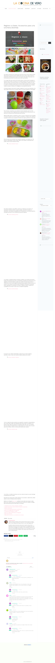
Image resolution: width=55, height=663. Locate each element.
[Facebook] (33, 520)
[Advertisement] (27, 16)
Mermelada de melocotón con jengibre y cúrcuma (46, 225)
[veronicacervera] (6, 523)
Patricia (17, 629)
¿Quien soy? (33, 8)
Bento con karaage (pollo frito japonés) (12, 510)
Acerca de (5, 518)
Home (6, 8)
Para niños (6, 538)
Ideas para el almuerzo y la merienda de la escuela (14, 514)
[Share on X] (11, 536)
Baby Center (14, 501)
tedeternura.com (18, 576)
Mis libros (39, 8)
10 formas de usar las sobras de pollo (48, 112)
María (16, 604)
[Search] (49, 43)
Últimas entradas (10, 518)
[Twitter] (34, 520)
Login (32, 557)
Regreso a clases (20, 539)
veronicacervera (12, 520)
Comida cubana (20, 8)
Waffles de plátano (47, 218)
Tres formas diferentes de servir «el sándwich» (13, 509)
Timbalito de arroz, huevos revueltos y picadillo (13, 505)
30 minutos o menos (12, 8)
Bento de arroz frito (8, 513)
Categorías (41, 204)
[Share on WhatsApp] (21, 536)
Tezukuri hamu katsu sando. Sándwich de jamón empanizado (16, 506)
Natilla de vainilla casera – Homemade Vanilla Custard (12, 540)
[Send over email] (25, 536)
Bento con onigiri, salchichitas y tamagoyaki (13, 512)
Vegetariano (27, 8)
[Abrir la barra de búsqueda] (50, 9)
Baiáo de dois (42, 86)
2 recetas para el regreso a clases (11, 511)
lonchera (16, 539)
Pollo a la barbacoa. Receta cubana (48, 98)
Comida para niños (12, 539)
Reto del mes (45, 8)
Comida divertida (7, 539)
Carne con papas (42, 104)
